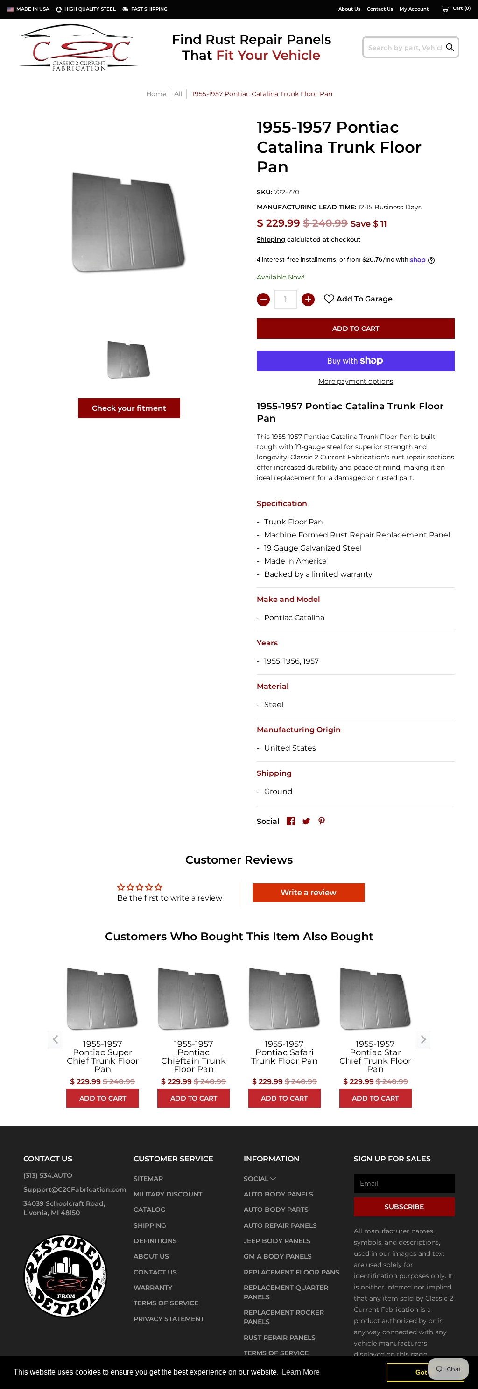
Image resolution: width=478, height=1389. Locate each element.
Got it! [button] (425, 1372)
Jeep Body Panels (277, 1241)
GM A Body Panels (278, 1256)
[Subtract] (263, 299)
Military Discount (168, 1194)
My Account (414, 9)
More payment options (355, 381)
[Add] (308, 299)
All (178, 94)
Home (156, 94)
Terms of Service (166, 1303)
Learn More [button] (301, 1372)
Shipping (271, 239)
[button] (456, 8)
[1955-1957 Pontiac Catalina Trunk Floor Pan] (129, 359)
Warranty (153, 1287)
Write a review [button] (309, 892)
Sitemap (148, 1178)
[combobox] (410, 47)
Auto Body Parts (276, 1209)
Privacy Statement (169, 1319)
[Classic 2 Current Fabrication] (79, 47)
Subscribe (404, 1207)
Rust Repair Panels (280, 1337)
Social (256, 1178)
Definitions (155, 1241)
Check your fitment (129, 408)
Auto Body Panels (278, 1194)
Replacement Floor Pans (291, 1272)
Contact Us (380, 9)
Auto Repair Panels (280, 1225)
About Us (349, 9)
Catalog (150, 1209)
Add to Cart (355, 328)
